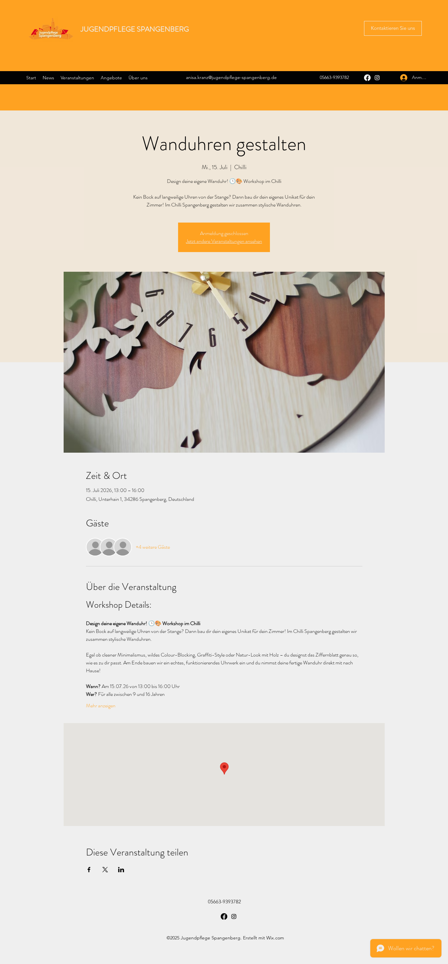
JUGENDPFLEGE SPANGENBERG (135, 29)
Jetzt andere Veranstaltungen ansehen (224, 241)
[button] (393, 28)
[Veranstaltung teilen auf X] (105, 869)
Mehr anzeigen (100, 705)
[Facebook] (367, 77)
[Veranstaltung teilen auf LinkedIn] (121, 869)
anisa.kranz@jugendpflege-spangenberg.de (231, 77)
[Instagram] (377, 77)
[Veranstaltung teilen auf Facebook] (89, 869)
